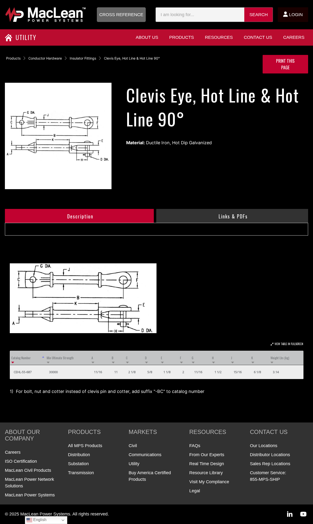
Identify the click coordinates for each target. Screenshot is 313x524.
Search (258, 14)
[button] (121, 14)
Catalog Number (21, 357)
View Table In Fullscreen (289, 344)
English (39, 520)
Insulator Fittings (83, 58)
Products (13, 58)
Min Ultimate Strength (60, 357)
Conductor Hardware (45, 58)
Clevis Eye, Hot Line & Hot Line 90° (132, 58)
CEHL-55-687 (23, 372)
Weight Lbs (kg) (279, 357)
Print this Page (285, 64)
